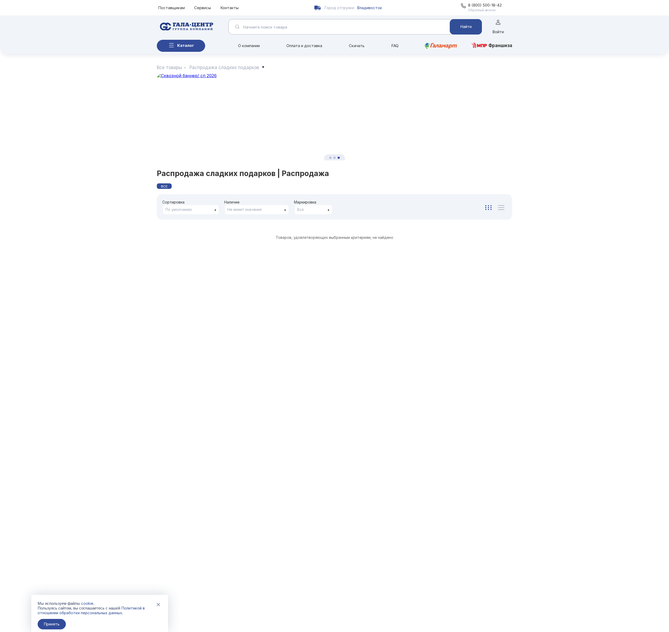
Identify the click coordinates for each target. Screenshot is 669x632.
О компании (249, 45)
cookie (87, 603)
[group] (334, 116)
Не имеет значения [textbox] (244, 209)
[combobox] (191, 210)
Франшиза (500, 45)
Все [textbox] (300, 209)
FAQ (395, 45)
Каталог (185, 45)
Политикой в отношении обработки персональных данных (91, 610)
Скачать (357, 45)
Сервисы (202, 7)
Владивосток (369, 7)
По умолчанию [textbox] (178, 209)
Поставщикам (171, 7)
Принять (52, 624)
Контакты (229, 7)
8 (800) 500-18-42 (485, 5)
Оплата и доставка (304, 45)
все (164, 186)
